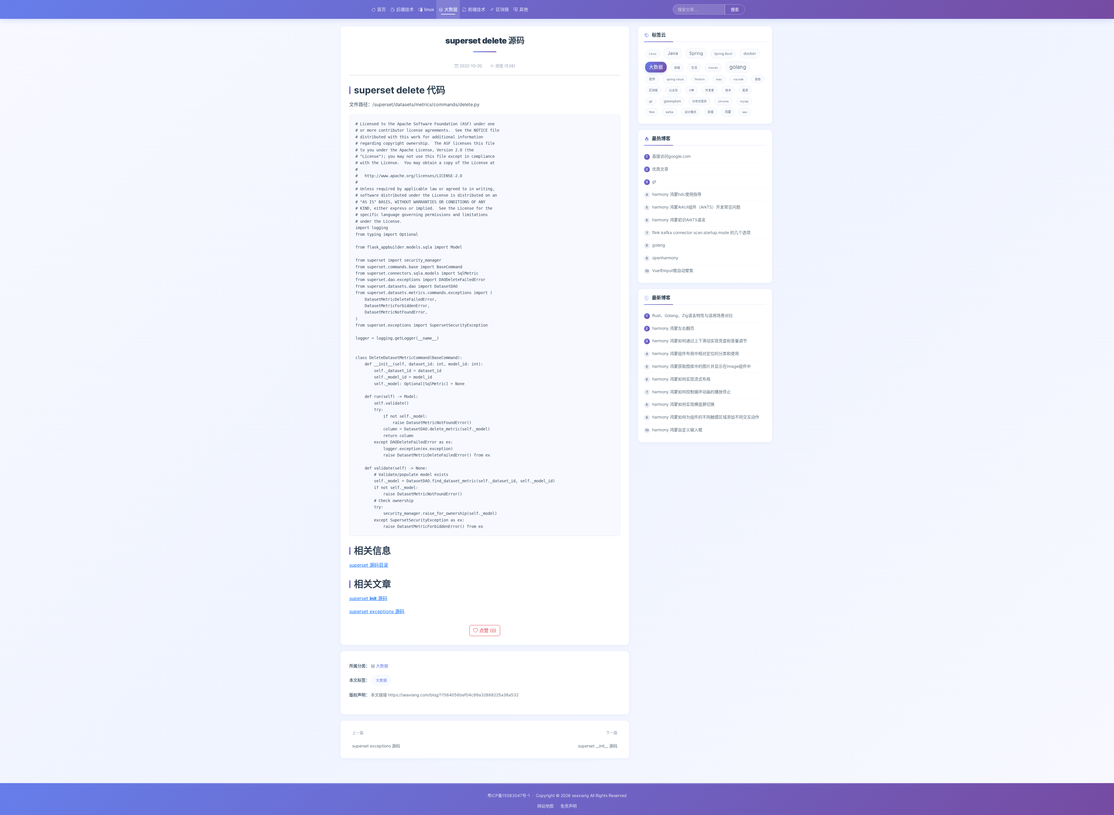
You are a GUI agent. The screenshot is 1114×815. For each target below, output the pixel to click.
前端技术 (476, 9)
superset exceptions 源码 (376, 611)
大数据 (450, 9)
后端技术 (405, 9)
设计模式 (690, 112)
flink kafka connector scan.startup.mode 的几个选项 (701, 232)
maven (713, 67)
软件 (652, 79)
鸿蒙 (728, 112)
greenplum (672, 101)
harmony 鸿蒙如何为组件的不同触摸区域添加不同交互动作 (705, 416)
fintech (700, 79)
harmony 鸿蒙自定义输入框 (677, 429)
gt (654, 181)
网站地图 (545, 805)
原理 (710, 112)
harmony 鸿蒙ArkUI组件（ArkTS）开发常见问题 (696, 206)
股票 (745, 90)
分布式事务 (699, 101)
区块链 (502, 9)
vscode (738, 79)
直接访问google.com (671, 156)
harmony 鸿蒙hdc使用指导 (676, 194)
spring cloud (675, 79)
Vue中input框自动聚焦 (672, 270)
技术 (728, 90)
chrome (723, 101)
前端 (677, 67)
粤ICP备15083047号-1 (508, 795)
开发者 (709, 90)
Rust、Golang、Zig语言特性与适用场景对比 (692, 315)
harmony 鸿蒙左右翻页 (673, 328)
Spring (696, 53)
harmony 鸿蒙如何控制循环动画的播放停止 (691, 391)
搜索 (735, 9)
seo (744, 112)
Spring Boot (723, 54)
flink (651, 112)
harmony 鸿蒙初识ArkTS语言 (679, 219)
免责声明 (568, 805)
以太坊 (673, 90)
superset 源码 (368, 598)
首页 (381, 9)
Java (673, 53)
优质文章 (660, 168)
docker (750, 53)
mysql (744, 101)
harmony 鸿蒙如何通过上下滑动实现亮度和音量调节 (699, 340)
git (650, 101)
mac (719, 79)
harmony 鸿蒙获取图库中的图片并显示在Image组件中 (701, 366)
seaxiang (580, 795)
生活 (694, 67)
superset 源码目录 (368, 565)
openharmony (665, 257)
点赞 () (487, 630)
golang (737, 67)
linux (429, 9)
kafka (669, 112)
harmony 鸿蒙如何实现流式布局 (681, 378)
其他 (523, 9)
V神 (691, 90)
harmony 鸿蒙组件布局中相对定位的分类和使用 (695, 353)
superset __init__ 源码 (597, 739)
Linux (652, 53)
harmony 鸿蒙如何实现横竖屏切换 (683, 404)
